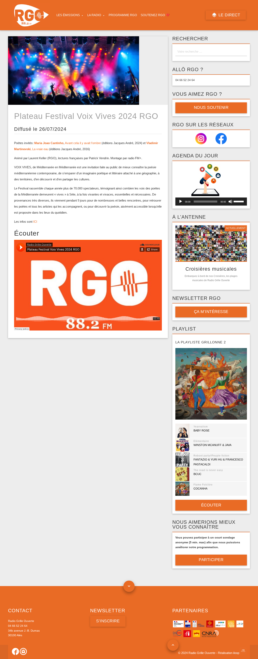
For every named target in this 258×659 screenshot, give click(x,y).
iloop (236, 653)
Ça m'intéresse (211, 311)
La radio (94, 15)
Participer (211, 559)
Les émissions (68, 15)
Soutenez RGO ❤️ (155, 15)
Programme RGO (123, 15)
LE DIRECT (228, 15)
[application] (211, 201)
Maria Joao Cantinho (48, 143)
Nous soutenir (211, 107)
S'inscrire (108, 621)
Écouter (211, 505)
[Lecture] (181, 202)
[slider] (239, 201)
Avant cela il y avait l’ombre (83, 143)
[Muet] (230, 202)
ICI (35, 221)
